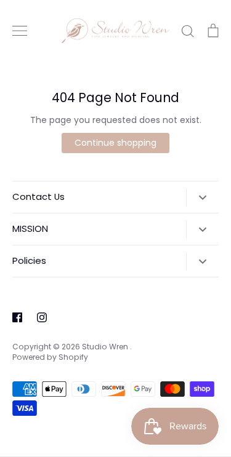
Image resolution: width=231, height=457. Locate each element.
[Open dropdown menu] (202, 197)
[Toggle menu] (19, 31)
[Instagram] (42, 317)
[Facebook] (17, 317)
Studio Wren (106, 346)
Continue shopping (115, 143)
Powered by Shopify (50, 357)
